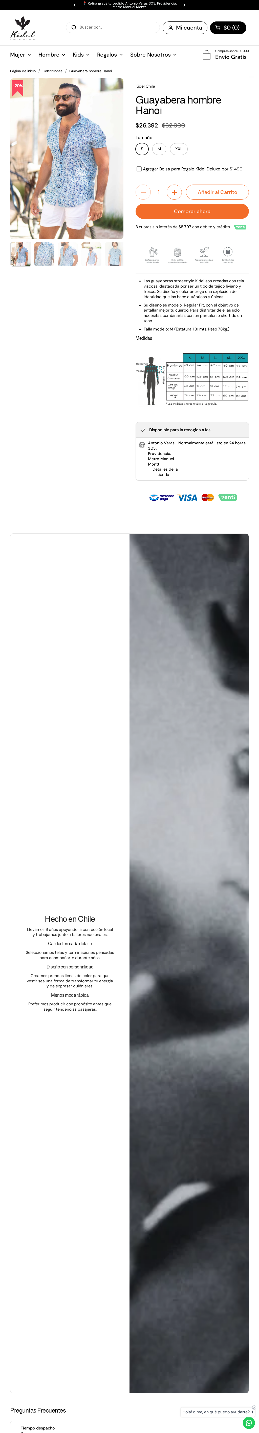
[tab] (163, 472)
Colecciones (52, 71)
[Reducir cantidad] (143, 192)
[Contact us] (249, 1423)
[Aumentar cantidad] (174, 192)
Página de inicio (23, 71)
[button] (228, 27)
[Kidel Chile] (22, 27)
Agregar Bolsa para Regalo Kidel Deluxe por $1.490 (193, 169)
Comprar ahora (192, 211)
